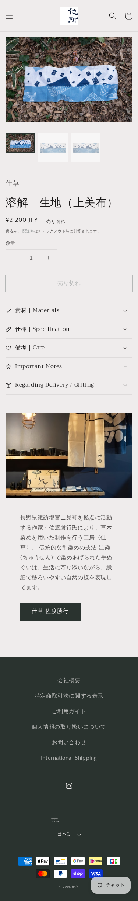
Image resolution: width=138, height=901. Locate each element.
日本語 (64, 834)
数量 (10, 243)
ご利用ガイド (69, 711)
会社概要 (68, 680)
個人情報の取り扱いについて (69, 727)
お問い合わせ (69, 742)
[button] (9, 16)
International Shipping (69, 758)
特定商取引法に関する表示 (69, 696)
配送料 (28, 231)
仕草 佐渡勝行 (50, 611)
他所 (75, 886)
